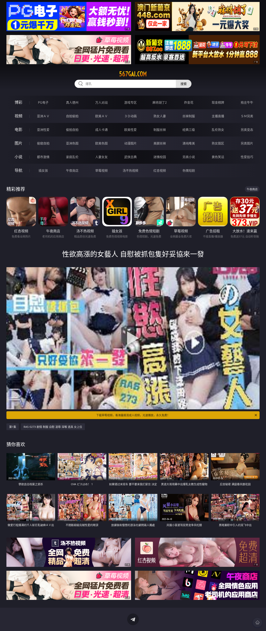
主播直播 (218, 116)
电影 (18, 129)
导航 (18, 170)
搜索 (184, 84)
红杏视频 (159, 170)
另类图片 (247, 143)
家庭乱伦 (72, 157)
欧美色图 (101, 143)
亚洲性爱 (43, 130)
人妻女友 (101, 157)
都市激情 (43, 157)
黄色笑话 (218, 157)
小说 (18, 156)
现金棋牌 (218, 102)
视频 (18, 116)
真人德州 (72, 102)
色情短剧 (188, 170)
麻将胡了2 (159, 102)
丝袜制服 (188, 116)
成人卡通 (101, 130)
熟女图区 (218, 143)
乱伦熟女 (218, 130)
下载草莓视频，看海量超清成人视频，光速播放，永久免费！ (133, 415)
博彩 (18, 102)
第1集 (12, 427)
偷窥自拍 (43, 143)
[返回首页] (257, 622)
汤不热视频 (130, 170)
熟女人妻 (159, 116)
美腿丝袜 (159, 143)
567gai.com (133, 74)
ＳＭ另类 (247, 116)
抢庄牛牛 (247, 102)
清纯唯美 (188, 143)
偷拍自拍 (72, 130)
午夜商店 (72, 170)
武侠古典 (130, 157)
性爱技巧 (247, 157)
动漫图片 (130, 143)
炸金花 (188, 102)
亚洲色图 (72, 143)
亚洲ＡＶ (43, 116)
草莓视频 (101, 170)
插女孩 (43, 170)
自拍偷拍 (72, 116)
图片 (18, 143)
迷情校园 (159, 157)
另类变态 (247, 130)
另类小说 (188, 157)
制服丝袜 (159, 130)
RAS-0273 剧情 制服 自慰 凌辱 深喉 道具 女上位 (53, 427)
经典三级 (188, 130)
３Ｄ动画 (130, 116)
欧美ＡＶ (101, 116)
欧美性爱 (130, 130)
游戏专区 (130, 102)
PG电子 (43, 102)
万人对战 (101, 102)
